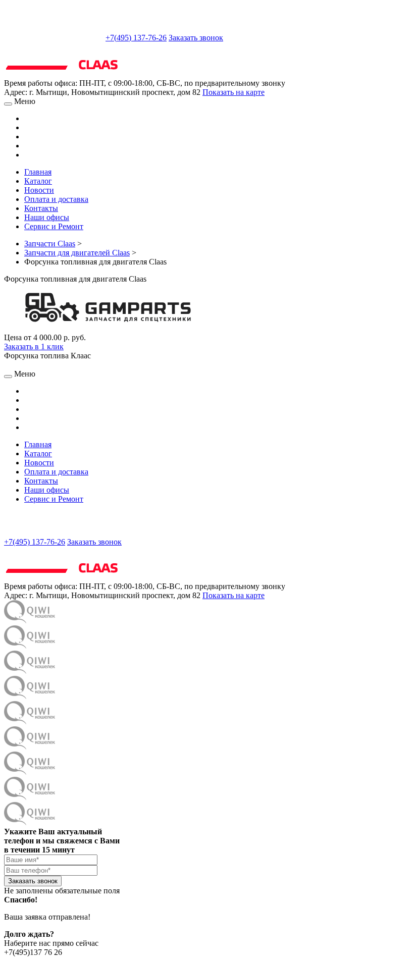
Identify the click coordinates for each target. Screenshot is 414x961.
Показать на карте (233, 92)
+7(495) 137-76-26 (136, 37)
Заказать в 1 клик (34, 346)
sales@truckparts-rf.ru (54, 36)
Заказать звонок (196, 37)
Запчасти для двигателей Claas (77, 252)
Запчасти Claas (49, 243)
